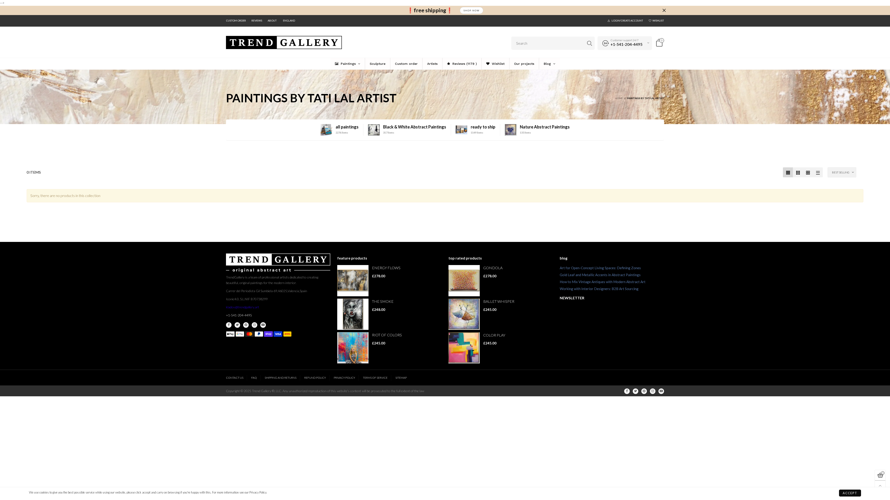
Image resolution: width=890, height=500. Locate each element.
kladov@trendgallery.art (242, 307)
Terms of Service (375, 377)
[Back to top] (880, 486)
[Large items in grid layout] (798, 172)
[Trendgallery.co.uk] (284, 42)
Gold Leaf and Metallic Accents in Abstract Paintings (600, 275)
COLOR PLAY (494, 335)
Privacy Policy (344, 377)
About (272, 20)
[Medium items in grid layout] (788, 172)
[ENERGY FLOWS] (353, 280)
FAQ (254, 377)
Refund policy (315, 377)
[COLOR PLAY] (464, 348)
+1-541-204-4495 (626, 44)
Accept (850, 493)
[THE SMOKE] (353, 314)
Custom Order (236, 20)
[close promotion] (664, 10)
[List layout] (818, 172)
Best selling (840, 172)
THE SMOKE (383, 301)
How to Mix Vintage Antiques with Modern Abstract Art (602, 282)
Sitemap (401, 377)
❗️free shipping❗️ (430, 10)
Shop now (472, 10)
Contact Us (234, 377)
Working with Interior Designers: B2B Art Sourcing (599, 289)
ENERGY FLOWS (386, 268)
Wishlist (658, 20)
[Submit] (589, 43)
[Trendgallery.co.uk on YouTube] (263, 325)
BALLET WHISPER (498, 301)
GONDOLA (492, 268)
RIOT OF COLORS (387, 335)
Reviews (256, 20)
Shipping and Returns (280, 377)
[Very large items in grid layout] (808, 172)
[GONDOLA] (464, 280)
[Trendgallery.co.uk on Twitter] (237, 325)
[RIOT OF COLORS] (353, 347)
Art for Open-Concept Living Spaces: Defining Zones (600, 268)
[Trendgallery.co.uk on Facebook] (229, 325)
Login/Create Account (627, 20)
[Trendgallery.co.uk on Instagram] (254, 325)
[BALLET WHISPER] (464, 314)
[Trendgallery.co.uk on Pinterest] (246, 325)
